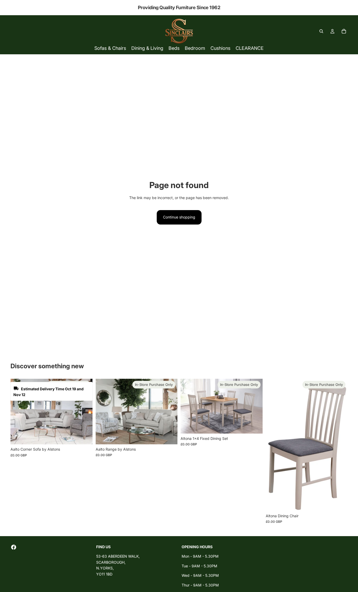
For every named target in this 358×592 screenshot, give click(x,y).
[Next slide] (85, 411)
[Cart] (344, 31)
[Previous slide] (18, 411)
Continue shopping (179, 217)
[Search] (321, 31)
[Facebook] (13, 547)
